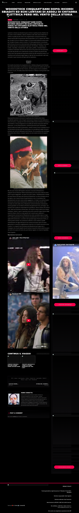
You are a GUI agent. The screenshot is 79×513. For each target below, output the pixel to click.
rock (30, 379)
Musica (9, 19)
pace (26, 379)
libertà (44, 378)
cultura (27, 378)
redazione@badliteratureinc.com (64, 507)
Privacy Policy (67, 486)
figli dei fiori (32, 378)
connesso (15, 416)
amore (16, 378)
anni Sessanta (21, 378)
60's (12, 378)
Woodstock (34, 379)
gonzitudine (39, 378)
